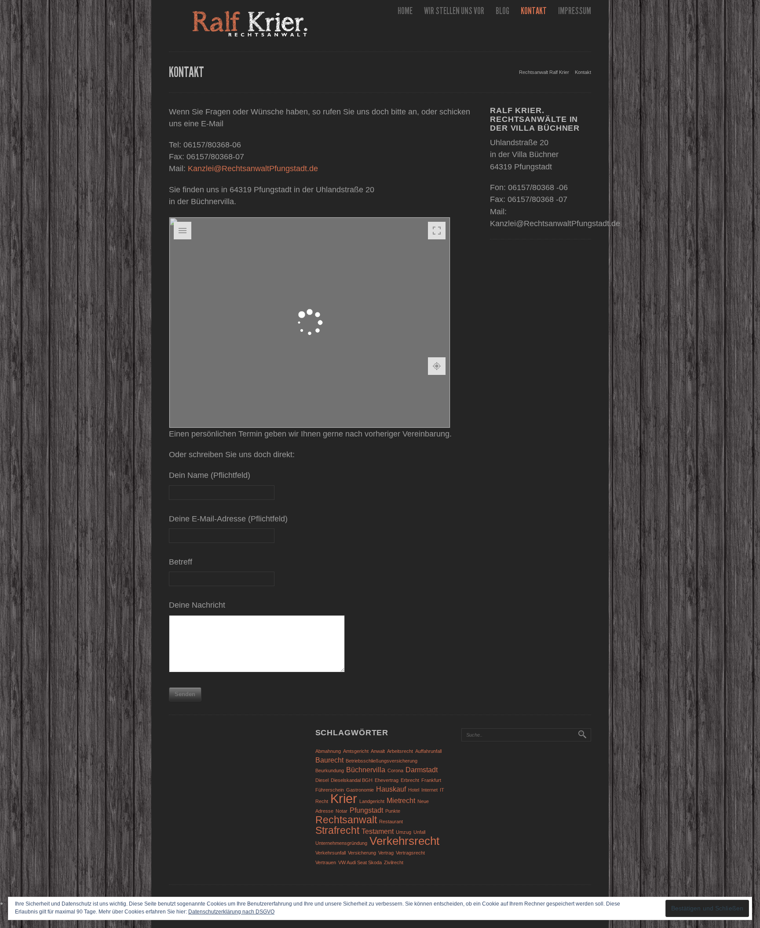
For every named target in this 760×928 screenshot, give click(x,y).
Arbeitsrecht (400, 751)
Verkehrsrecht (404, 841)
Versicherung (362, 852)
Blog (502, 11)
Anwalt (378, 751)
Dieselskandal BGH (352, 780)
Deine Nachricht (197, 605)
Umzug (403, 832)
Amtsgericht (356, 751)
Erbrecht (410, 780)
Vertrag (386, 852)
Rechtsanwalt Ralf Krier (544, 72)
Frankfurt (431, 780)
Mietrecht (401, 800)
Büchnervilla (365, 770)
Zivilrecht (393, 862)
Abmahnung (328, 751)
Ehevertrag (386, 780)
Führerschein (329, 789)
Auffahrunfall (428, 751)
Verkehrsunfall (330, 852)
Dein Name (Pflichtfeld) (209, 475)
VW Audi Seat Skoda (360, 862)
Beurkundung (329, 770)
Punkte (392, 811)
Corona (395, 770)
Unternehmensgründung (341, 843)
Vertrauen (325, 862)
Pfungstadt (366, 810)
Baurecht (329, 760)
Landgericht (371, 801)
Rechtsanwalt (346, 819)
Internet (429, 789)
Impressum (574, 11)
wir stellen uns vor (454, 11)
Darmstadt (422, 770)
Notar (341, 811)
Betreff (180, 562)
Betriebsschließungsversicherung (381, 760)
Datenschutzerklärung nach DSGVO (231, 912)
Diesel (322, 780)
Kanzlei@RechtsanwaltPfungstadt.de (253, 168)
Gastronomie (360, 789)
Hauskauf (391, 789)
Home (405, 11)
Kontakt (534, 11)
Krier (343, 798)
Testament (378, 831)
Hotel (413, 789)
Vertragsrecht (410, 852)
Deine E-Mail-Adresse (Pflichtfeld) (228, 518)
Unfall (419, 832)
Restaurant (391, 821)
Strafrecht (337, 830)
